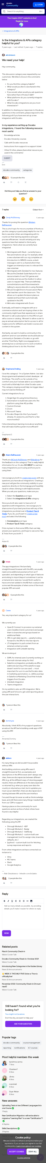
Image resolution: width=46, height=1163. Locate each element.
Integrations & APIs (11, 31)
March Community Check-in (13, 951)
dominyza (10, 721)
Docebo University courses (15, 139)
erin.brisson (10, 55)
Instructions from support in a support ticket (22, 146)
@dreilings (35, 460)
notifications (19, 1048)
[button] (2, 5)
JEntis (11, 1077)
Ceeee (8, 610)
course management (31, 1043)
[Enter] (4, 11)
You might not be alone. (15, 1014)
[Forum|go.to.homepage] (12, 5)
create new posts (29, 478)
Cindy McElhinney (13, 217)
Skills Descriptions (9, 1128)
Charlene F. (13, 1069)
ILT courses (32, 1048)
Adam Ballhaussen (13, 455)
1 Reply (5, 1111)
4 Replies (5, 1124)
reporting (7, 1048)
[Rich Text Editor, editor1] (23, 916)
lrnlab (8, 562)
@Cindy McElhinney (19, 460)
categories (27, 170)
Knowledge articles (12, 135)
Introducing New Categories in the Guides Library (22, 966)
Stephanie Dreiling (13, 369)
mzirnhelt (13, 1084)
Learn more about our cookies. (28, 1146)
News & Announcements (12, 969)
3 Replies (5, 1132)
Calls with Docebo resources (16, 143)
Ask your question (23, 1024)
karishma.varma (15, 1062)
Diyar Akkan (14, 1092)
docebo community (11, 170)
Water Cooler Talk (9, 955)
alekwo (9, 758)
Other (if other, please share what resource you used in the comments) (23, 151)
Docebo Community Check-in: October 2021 (20, 959)
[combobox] (23, 11)
